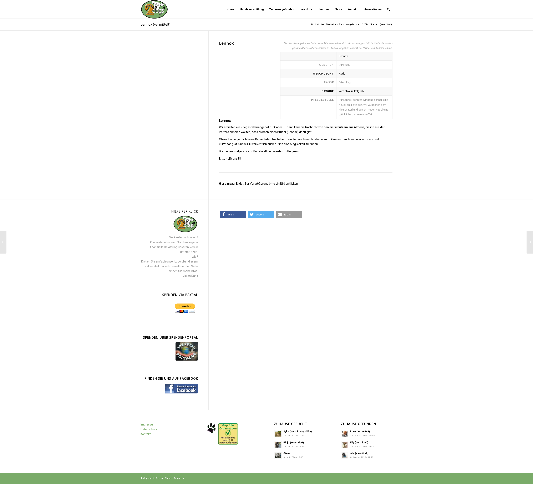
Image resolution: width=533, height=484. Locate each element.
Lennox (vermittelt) (155, 24)
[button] (233, 214)
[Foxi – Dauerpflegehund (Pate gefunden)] (3, 242)
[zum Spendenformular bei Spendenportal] (187, 359)
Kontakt (146, 434)
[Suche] (388, 9)
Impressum (148, 424)
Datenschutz (149, 429)
